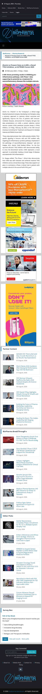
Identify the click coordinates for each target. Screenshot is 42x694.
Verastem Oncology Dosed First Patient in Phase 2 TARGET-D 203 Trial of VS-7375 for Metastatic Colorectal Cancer (27, 566)
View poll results (14, 639)
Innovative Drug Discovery (13, 628)
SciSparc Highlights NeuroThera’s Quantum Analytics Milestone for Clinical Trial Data (27, 463)
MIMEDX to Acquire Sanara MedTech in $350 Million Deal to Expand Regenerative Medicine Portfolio (26, 551)
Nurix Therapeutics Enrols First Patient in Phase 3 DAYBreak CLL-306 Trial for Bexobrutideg (27, 438)
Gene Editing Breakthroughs (13, 625)
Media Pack (21, 8)
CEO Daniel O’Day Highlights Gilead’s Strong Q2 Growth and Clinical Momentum (27, 394)
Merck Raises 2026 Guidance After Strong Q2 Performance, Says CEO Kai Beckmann (26, 368)
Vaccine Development (11, 631)
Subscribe (5, 12)
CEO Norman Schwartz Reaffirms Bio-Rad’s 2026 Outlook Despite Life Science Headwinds (26, 381)
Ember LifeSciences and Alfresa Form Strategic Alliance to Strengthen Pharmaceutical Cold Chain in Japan (27, 537)
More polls (25, 639)
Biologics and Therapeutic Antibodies (17, 634)
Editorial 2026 (12, 8)
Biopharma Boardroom (16, 691)
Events (12, 12)
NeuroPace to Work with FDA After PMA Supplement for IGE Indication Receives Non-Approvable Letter (27, 581)
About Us (6, 663)
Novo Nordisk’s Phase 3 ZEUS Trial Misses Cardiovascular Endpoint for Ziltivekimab (26, 450)
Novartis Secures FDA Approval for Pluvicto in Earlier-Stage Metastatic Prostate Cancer (24, 477)
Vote (5, 639)
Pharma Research (18, 53)
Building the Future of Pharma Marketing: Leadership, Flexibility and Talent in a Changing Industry (27, 407)
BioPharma (6, 53)
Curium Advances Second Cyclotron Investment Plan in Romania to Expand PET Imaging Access (26, 595)
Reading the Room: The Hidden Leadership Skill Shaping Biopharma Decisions (27, 420)
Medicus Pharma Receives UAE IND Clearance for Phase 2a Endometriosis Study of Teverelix (27, 491)
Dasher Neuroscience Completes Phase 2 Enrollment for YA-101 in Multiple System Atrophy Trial (27, 523)
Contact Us (28, 663)
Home (3, 8)
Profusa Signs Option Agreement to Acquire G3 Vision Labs (25, 504)
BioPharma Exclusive (33, 8)
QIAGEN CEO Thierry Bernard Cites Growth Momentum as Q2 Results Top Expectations (26, 356)
